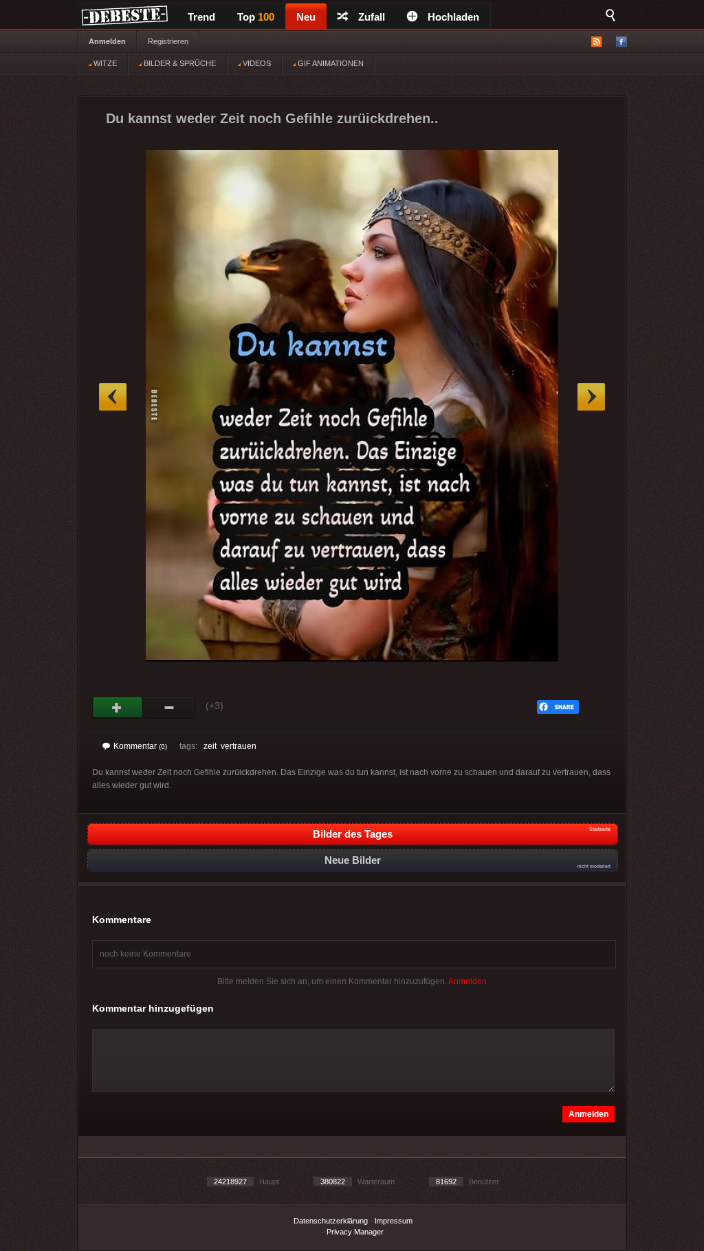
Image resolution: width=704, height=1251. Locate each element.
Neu (306, 17)
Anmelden (107, 41)
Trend (201, 17)
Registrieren (168, 41)
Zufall (371, 17)
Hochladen (453, 17)
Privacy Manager (355, 1232)
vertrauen (238, 746)
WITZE (104, 63)
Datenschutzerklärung (331, 1221)
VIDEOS (256, 63)
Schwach (169, 708)
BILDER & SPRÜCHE (179, 63)
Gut (118, 708)
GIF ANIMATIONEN (330, 63)
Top (255, 17)
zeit (210, 746)
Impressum (393, 1221)
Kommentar (140, 746)
